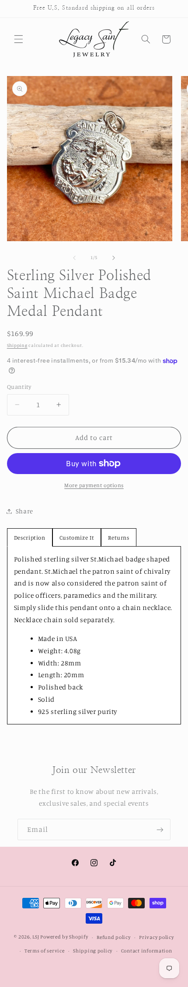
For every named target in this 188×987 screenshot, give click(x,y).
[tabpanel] (94, 635)
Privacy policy (156, 937)
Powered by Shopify (64, 937)
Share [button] (24, 511)
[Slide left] (74, 257)
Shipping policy (92, 951)
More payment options (94, 485)
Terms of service (44, 951)
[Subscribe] (160, 829)
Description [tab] (29, 537)
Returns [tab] (118, 537)
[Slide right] (113, 257)
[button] (18, 39)
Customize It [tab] (76, 537)
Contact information (146, 951)
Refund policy (114, 937)
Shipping (17, 345)
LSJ (35, 937)
